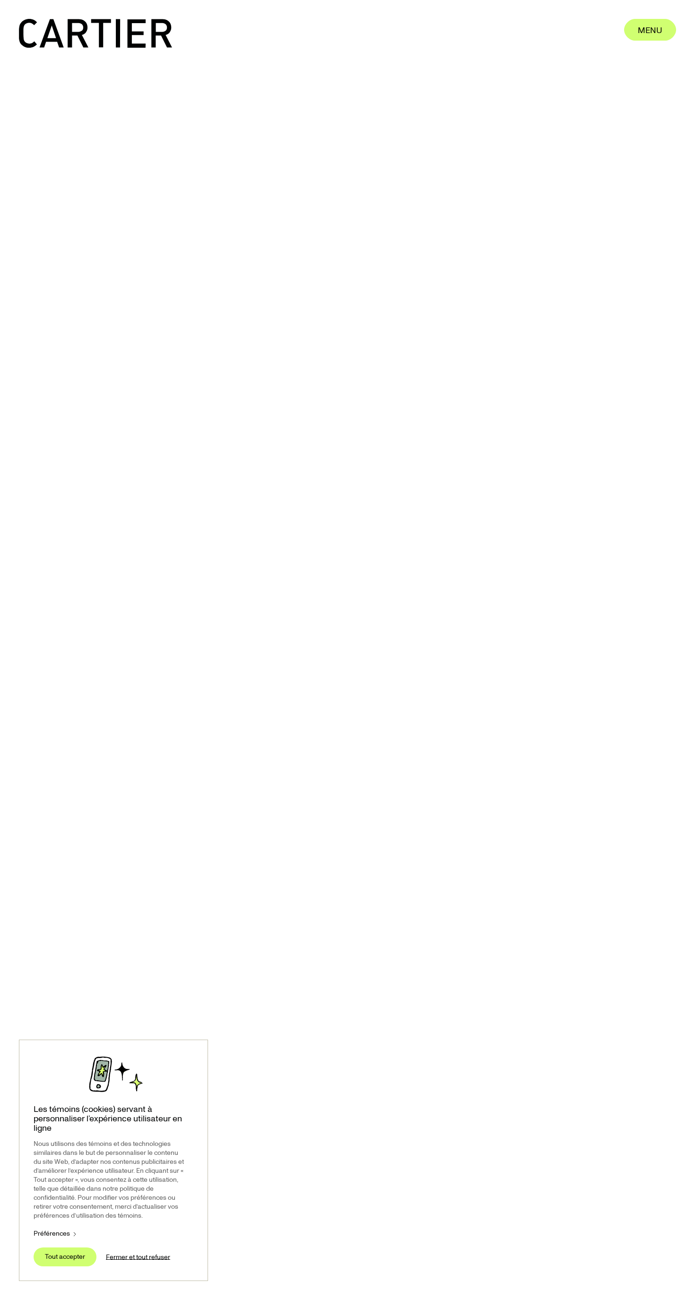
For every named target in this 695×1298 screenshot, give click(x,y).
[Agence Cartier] (95, 33)
